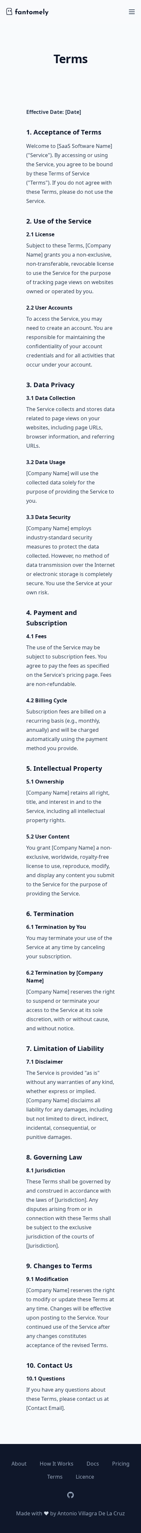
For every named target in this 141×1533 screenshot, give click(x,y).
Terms (55, 1476)
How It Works (56, 1463)
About (19, 1463)
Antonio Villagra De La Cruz (91, 1513)
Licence (85, 1476)
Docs (93, 1463)
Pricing (121, 1463)
